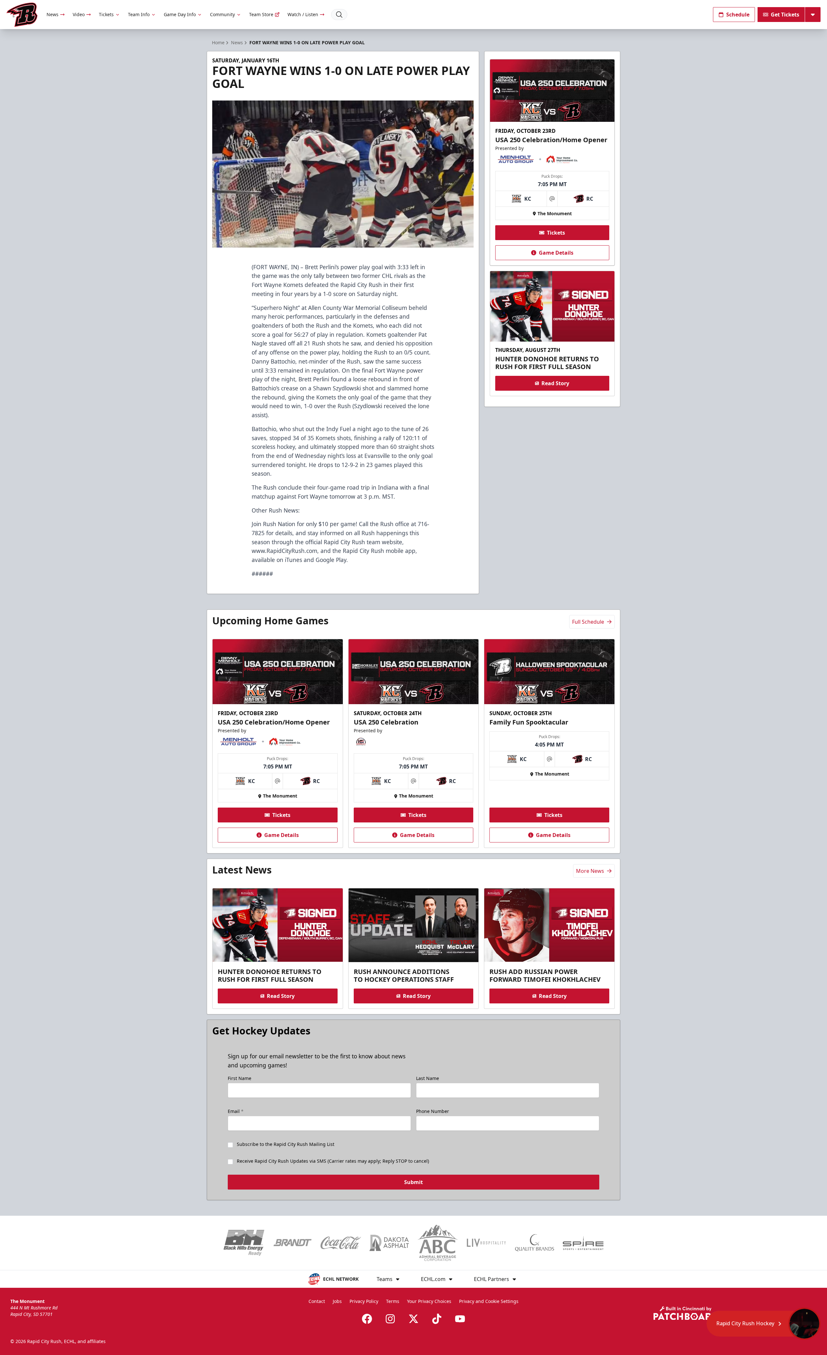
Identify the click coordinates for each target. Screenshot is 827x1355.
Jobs (337, 1301)
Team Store (261, 14)
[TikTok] (437, 1319)
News (52, 14)
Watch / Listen (303, 14)
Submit (413, 1182)
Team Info (139, 14)
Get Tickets (785, 14)
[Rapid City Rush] (21, 15)
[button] (764, 1324)
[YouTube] (460, 1319)
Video (79, 14)
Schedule (737, 14)
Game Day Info (180, 14)
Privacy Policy (364, 1301)
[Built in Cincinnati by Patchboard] (686, 1313)
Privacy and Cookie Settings (488, 1301)
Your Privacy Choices (429, 1301)
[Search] (339, 14)
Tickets (106, 14)
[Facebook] (367, 1319)
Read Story (555, 383)
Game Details (556, 252)
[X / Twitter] (413, 1319)
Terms (392, 1301)
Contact (317, 1301)
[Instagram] (390, 1319)
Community (222, 14)
